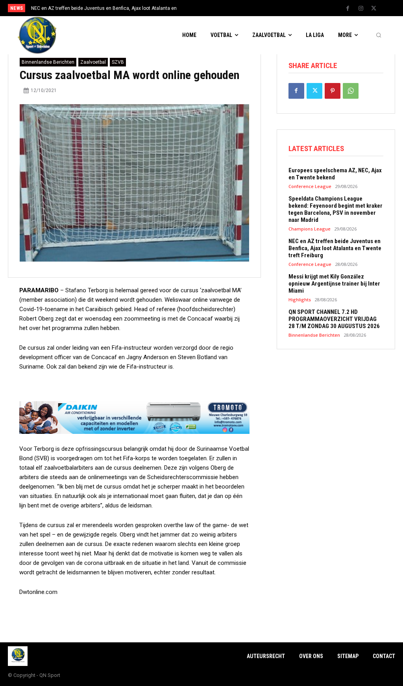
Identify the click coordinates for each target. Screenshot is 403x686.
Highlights (299, 299)
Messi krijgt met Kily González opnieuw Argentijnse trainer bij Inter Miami (334, 283)
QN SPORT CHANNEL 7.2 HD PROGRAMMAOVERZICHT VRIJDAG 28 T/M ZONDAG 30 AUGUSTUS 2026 (334, 319)
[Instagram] (360, 8)
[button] (378, 35)
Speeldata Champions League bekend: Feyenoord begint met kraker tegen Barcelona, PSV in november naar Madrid (335, 209)
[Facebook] (347, 8)
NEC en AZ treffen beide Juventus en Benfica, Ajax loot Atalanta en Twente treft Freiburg (334, 248)
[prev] (209, 8)
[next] (222, 8)
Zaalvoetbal (93, 62)
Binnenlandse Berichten (48, 62)
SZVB (118, 62)
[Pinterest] (332, 91)
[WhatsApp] (351, 91)
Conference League (309, 186)
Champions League (309, 229)
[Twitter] (373, 8)
